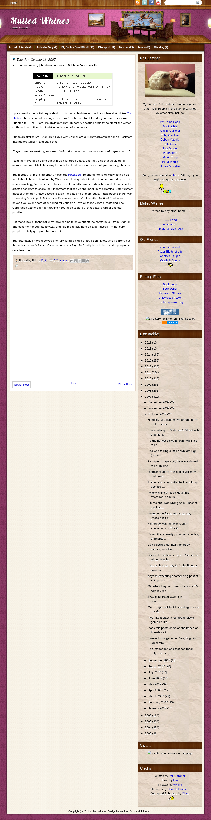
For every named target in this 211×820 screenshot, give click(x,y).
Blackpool (104, 47)
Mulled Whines (40, 20)
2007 (148, 396)
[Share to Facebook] (83, 261)
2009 (148, 384)
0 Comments (61, 260)
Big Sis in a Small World (75, 47)
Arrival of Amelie (19, 47)
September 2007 (159, 660)
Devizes (124, 47)
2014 (148, 354)
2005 (148, 721)
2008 (148, 390)
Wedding (159, 47)
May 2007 (155, 684)
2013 (148, 360)
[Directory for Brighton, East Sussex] (170, 318)
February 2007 (158, 702)
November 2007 (159, 408)
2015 (148, 348)
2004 (148, 727)
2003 (148, 733)
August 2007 (157, 666)
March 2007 (156, 696)
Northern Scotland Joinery (134, 811)
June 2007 (155, 678)
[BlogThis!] (76, 261)
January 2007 (157, 708)
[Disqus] (72, 324)
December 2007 (159, 402)
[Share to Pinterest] (87, 261)
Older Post (125, 384)
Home (13, 2)
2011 (148, 372)
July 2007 (155, 672)
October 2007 (157, 414)
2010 (148, 378)
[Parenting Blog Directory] (170, 323)
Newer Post (21, 384)
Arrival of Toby (45, 47)
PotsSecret (75, 174)
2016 (148, 342)
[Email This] (72, 261)
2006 (148, 715)
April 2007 (155, 690)
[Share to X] (79, 261)
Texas (141, 47)
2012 (148, 366)
